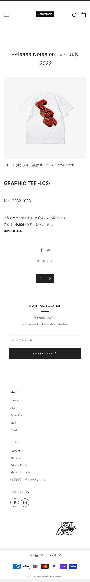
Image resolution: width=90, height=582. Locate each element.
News (14, 429)
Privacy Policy (19, 465)
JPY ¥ (52, 555)
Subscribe (43, 353)
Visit (13, 422)
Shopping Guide (20, 472)
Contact (15, 450)
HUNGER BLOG (13, 231)
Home (14, 401)
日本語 (33, 555)
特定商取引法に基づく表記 (27, 479)
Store (13, 408)
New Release (45, 261)
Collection (16, 415)
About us (15, 458)
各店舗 (19, 224)
